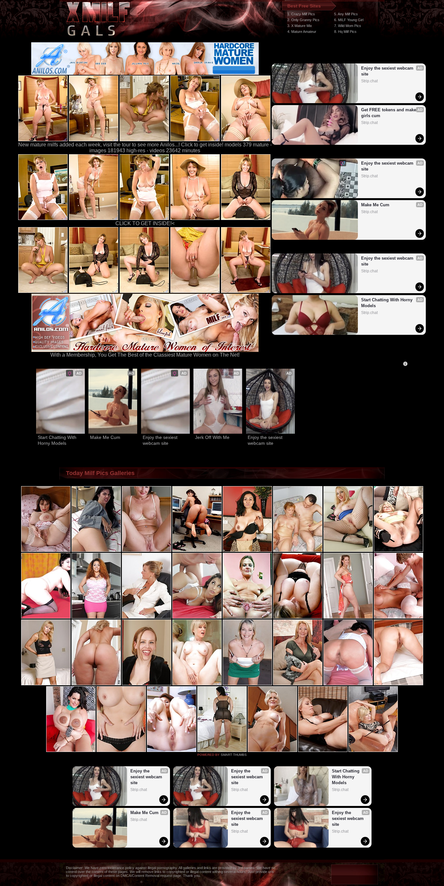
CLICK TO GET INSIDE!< (145, 223)
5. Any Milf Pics (346, 14)
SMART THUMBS (234, 755)
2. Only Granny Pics (303, 20)
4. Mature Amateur (301, 32)
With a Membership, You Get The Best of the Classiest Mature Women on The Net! (145, 355)
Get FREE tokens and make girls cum (389, 112)
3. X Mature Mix (299, 26)
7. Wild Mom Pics (347, 26)
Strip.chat (369, 81)
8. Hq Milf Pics (345, 32)
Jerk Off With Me (212, 437)
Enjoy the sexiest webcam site (388, 71)
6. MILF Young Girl (348, 20)
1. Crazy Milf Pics (301, 14)
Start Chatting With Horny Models (387, 302)
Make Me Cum (375, 204)
